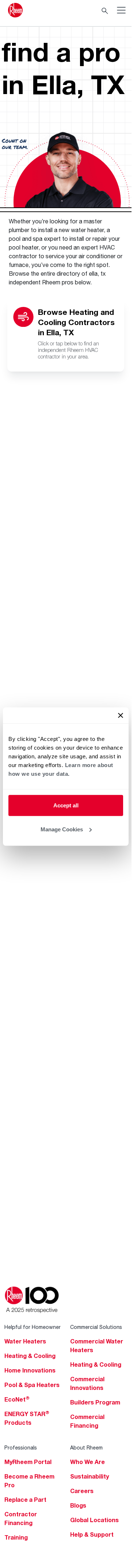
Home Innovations (30, 1370)
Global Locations (94, 1520)
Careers (82, 1491)
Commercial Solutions (96, 1327)
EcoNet (17, 1399)
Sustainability (89, 1476)
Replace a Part (25, 1499)
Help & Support (92, 1534)
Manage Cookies (62, 829)
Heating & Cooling (30, 1355)
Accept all (66, 805)
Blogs (78, 1505)
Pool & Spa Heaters (32, 1384)
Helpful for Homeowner (32, 1327)
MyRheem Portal (28, 1461)
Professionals (20, 1447)
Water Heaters (25, 1341)
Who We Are (87, 1461)
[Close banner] (120, 715)
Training (16, 1537)
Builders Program (95, 1402)
